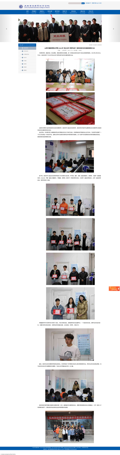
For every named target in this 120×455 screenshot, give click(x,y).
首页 (27, 12)
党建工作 (64, 12)
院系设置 (50, 12)
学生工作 (91, 12)
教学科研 (57, 12)
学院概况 (34, 12)
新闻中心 (42, 12)
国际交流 (82, 12)
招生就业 (73, 12)
